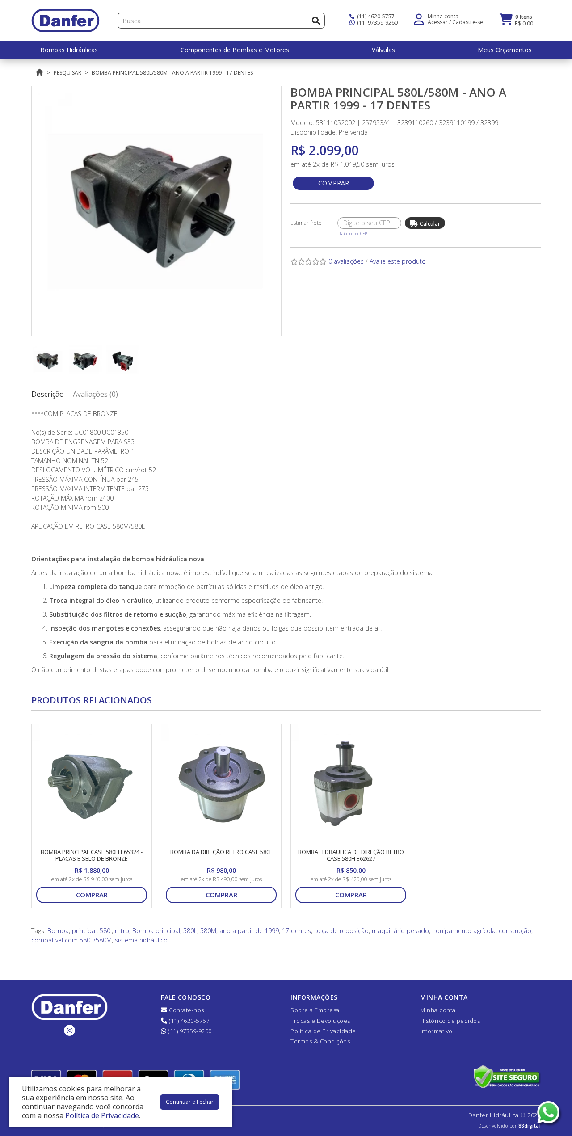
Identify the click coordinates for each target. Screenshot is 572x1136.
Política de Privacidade (323, 1031)
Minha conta (438, 1010)
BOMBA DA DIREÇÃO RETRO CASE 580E (221, 852)
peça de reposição (341, 930)
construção (515, 930)
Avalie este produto (398, 261)
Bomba (58, 930)
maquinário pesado (400, 930)
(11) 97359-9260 (377, 22)
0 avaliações (346, 261)
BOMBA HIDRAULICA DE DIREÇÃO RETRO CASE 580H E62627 (351, 855)
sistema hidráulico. (142, 940)
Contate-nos (186, 1010)
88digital (529, 1126)
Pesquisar (67, 72)
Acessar (438, 22)
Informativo (436, 1031)
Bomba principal (156, 930)
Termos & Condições (320, 1041)
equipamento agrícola (464, 930)
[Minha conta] (419, 18)
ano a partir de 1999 (249, 930)
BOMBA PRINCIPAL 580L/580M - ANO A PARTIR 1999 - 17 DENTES (172, 72)
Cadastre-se (467, 22)
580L (190, 930)
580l (106, 930)
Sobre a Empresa (315, 1010)
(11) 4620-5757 (375, 16)
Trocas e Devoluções (320, 1021)
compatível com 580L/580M (71, 940)
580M (208, 930)
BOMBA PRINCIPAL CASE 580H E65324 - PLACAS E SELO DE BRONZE (92, 855)
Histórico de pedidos (450, 1021)
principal (84, 930)
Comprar (333, 183)
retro (122, 930)
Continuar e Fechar (190, 1102)
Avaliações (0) (95, 394)
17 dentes (296, 930)
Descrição (47, 394)
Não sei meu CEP (353, 233)
